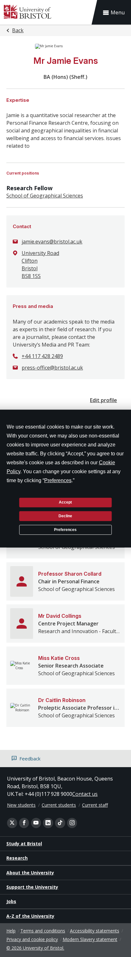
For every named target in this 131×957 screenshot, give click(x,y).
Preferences (65, 529)
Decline (65, 516)
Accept (65, 502)
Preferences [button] (58, 480)
